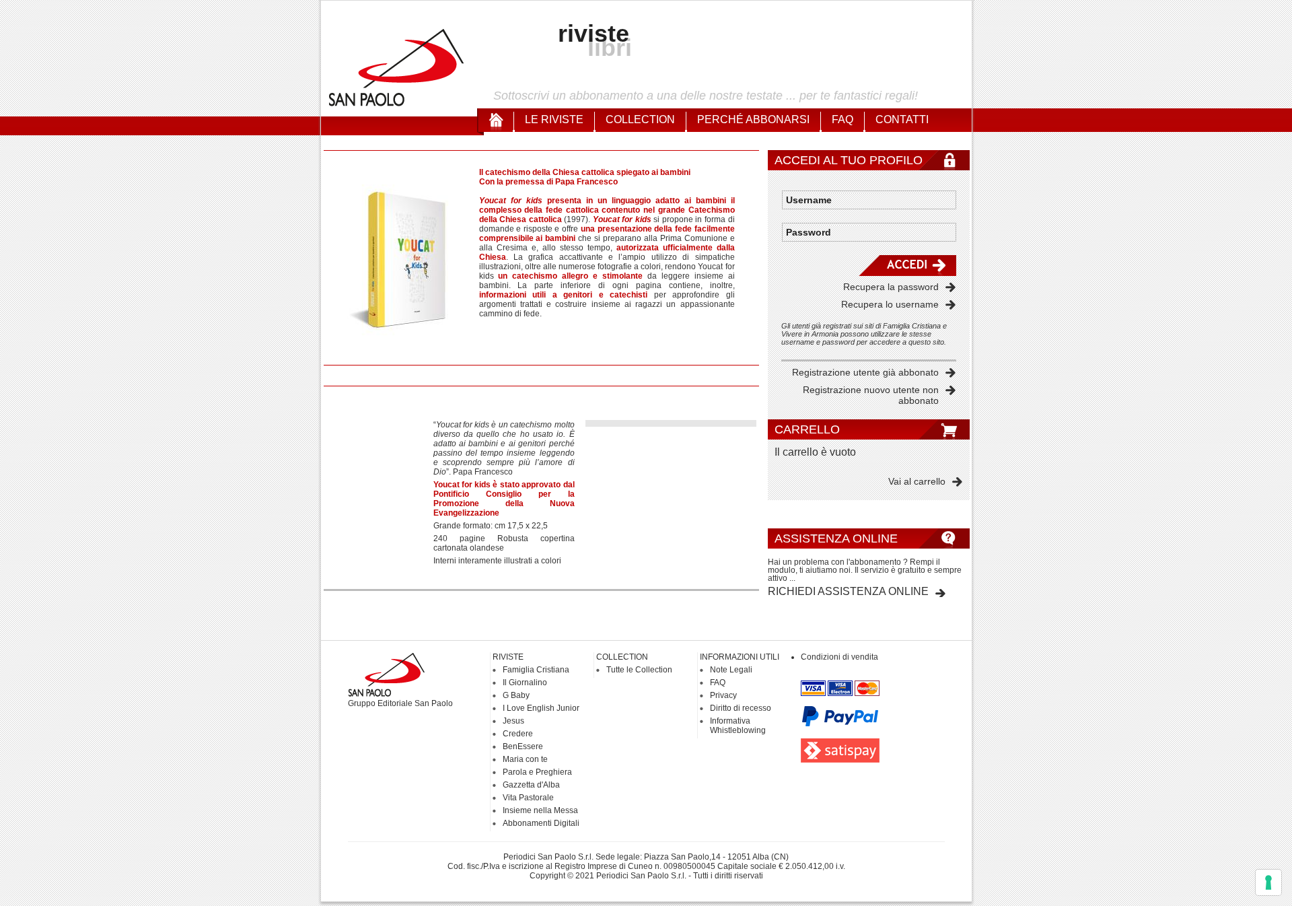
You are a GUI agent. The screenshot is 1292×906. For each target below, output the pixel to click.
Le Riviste (554, 119)
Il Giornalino (525, 682)
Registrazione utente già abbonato (865, 372)
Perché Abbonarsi (753, 119)
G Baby (516, 695)
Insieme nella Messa (540, 810)
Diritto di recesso (740, 708)
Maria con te (525, 759)
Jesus (513, 721)
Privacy (723, 695)
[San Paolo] (397, 104)
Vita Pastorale (528, 797)
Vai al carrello (916, 481)
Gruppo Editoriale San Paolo (400, 703)
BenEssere (523, 746)
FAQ (842, 119)
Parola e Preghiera (537, 772)
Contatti (902, 119)
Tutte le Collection (639, 669)
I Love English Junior (541, 708)
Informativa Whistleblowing (738, 725)
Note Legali (731, 669)
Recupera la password (891, 286)
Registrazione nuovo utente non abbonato (871, 395)
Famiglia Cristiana (536, 669)
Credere (518, 733)
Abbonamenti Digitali (541, 823)
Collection (640, 119)
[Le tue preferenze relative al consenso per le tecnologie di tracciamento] (1268, 882)
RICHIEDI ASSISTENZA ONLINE (848, 591)
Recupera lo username (890, 304)
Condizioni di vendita (839, 657)
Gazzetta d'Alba (531, 785)
